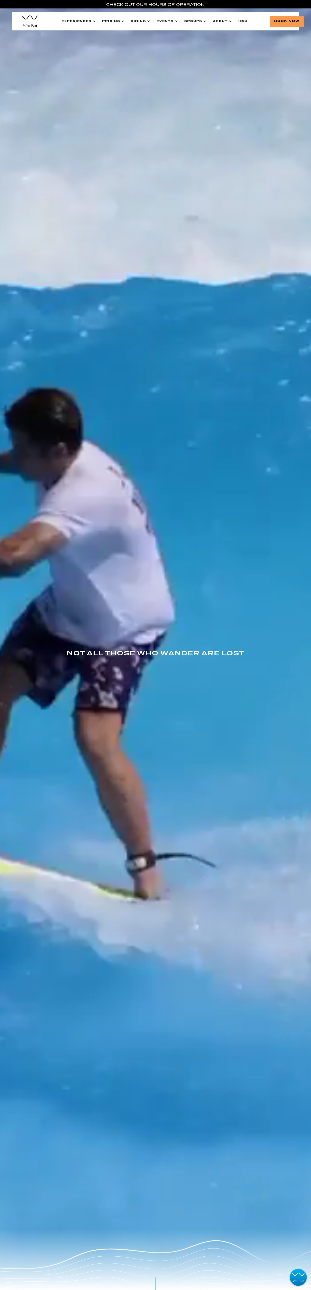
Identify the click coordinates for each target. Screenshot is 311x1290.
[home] (28, 21)
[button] (79, 21)
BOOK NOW (287, 21)
